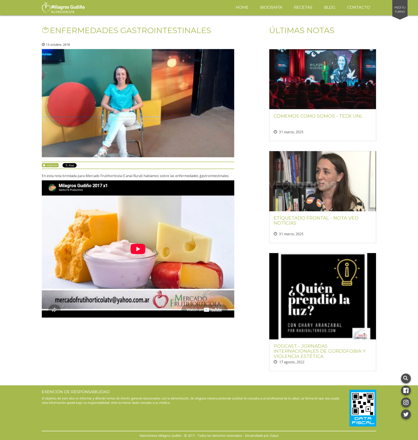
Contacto (358, 7)
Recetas (303, 7)
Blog (329, 7)
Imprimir (51, 165)
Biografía (271, 7)
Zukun (274, 435)
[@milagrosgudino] (406, 402)
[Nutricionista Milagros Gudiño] (406, 390)
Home (242, 7)
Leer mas (323, 83)
